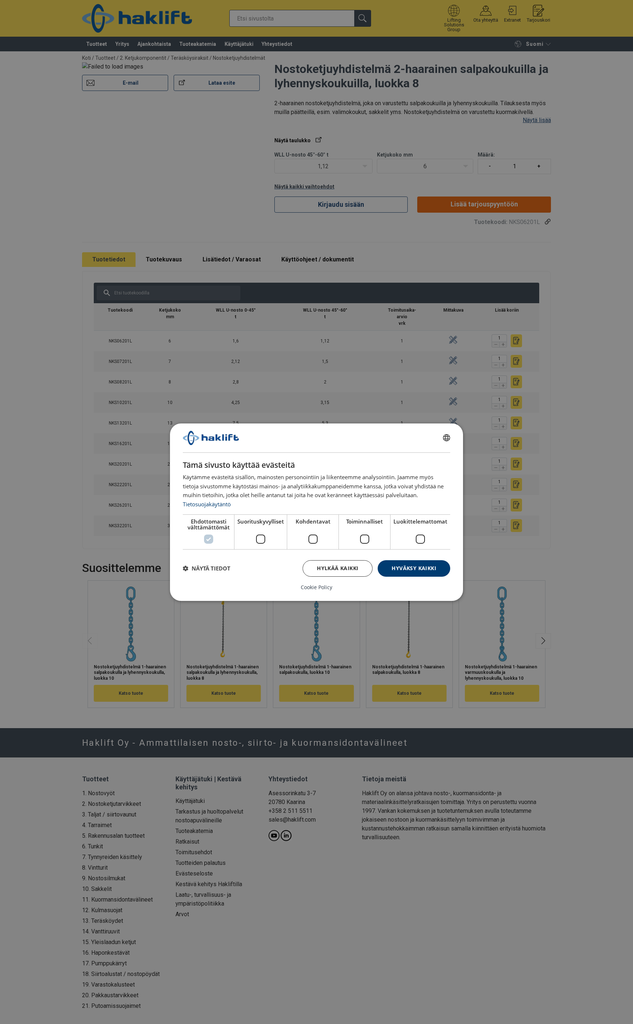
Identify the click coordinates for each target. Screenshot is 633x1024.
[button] (206, 568)
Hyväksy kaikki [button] (414, 568)
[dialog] (316, 512)
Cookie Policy (316, 587)
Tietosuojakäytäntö (207, 504)
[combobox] (446, 437)
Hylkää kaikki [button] (337, 568)
